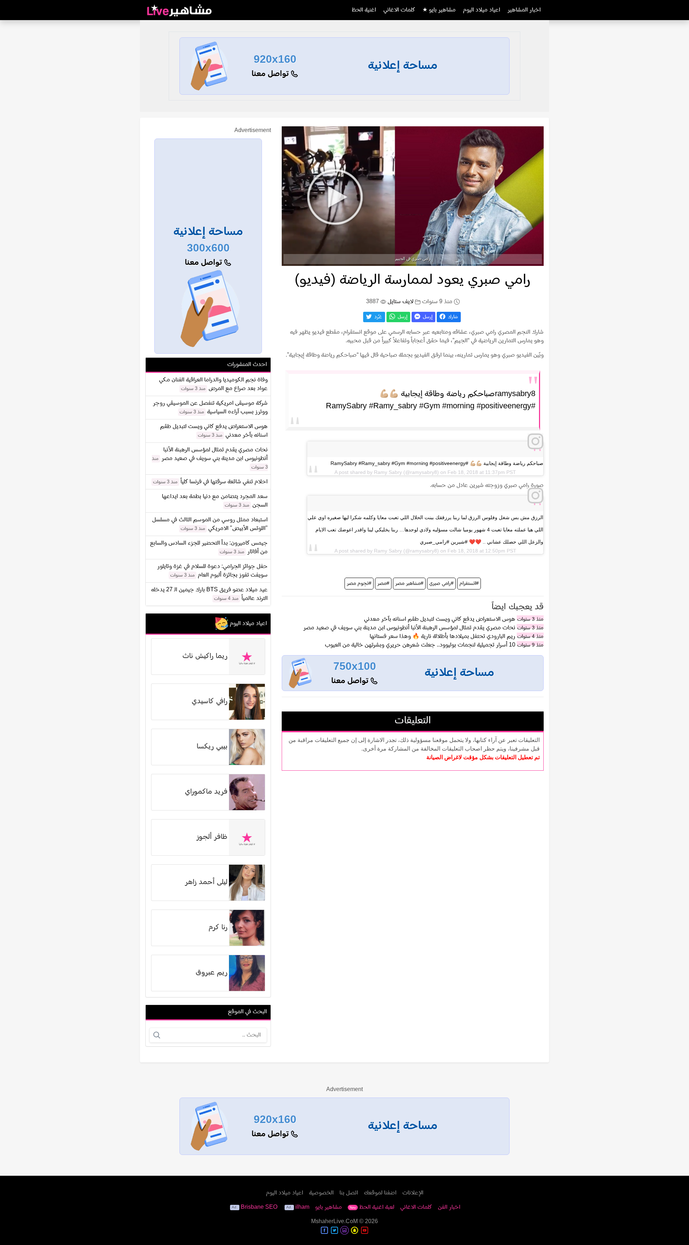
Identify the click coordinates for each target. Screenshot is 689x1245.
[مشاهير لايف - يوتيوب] (364, 1230)
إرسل (426, 317)
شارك (452, 317)
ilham (302, 1207)
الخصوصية (321, 1193)
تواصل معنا (271, 74)
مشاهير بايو (328, 1207)
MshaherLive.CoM (334, 1222)
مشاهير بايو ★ (439, 10)
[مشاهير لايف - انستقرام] (344, 1230)
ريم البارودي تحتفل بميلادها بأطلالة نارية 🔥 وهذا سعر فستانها (442, 636)
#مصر (383, 583)
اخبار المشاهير (524, 10)
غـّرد (377, 317)
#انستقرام (469, 583)
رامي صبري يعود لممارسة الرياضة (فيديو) (413, 280)
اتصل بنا (348, 1193)
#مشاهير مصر (409, 583)
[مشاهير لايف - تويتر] (334, 1230)
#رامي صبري (441, 583)
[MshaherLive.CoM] (179, 10)
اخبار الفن (449, 1207)
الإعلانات (412, 1193)
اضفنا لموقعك (380, 1193)
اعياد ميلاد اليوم (481, 10)
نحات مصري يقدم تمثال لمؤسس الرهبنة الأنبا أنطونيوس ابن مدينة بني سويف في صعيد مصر (409, 628)
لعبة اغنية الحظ (372, 1207)
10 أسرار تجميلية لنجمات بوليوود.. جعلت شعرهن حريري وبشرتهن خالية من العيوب (420, 645)
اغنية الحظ (364, 10)
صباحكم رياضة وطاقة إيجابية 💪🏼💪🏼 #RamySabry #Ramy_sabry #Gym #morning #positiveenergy (437, 463)
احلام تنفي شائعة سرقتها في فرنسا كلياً (224, 482)
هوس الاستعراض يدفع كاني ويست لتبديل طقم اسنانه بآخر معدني (439, 619)
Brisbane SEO (259, 1207)
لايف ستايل (400, 302)
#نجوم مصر (359, 583)
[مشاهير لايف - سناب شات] (354, 1230)
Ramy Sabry (388, 472)
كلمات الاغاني (399, 10)
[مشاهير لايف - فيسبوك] (324, 1230)
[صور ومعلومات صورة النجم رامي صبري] (413, 196)
